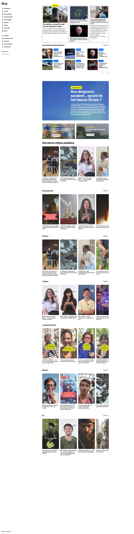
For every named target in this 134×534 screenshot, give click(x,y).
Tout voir (105, 45)
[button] (8, 531)
